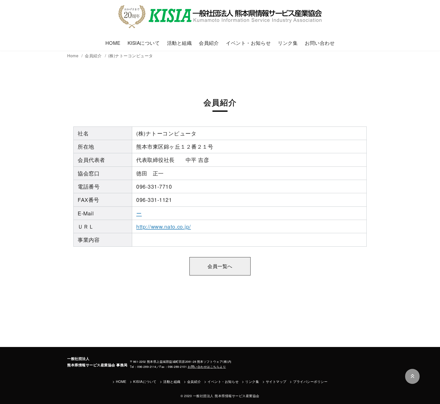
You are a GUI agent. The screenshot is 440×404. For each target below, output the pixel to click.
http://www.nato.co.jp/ (163, 226)
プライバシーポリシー (310, 381)
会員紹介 (209, 42)
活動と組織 (179, 42)
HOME (112, 42)
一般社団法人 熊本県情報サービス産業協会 (226, 395)
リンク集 (288, 42)
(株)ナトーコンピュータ (130, 55)
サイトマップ (276, 381)
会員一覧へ (220, 266)
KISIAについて (144, 42)
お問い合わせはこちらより (207, 367)
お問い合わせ (320, 42)
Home (73, 55)
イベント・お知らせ (248, 42)
